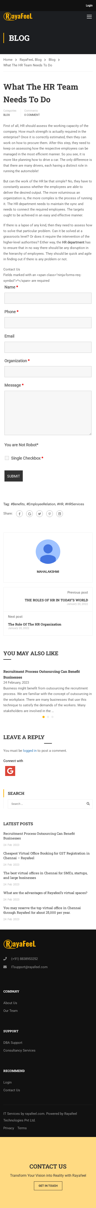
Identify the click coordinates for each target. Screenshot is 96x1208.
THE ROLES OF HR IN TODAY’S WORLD (56, 600)
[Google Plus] (29, 513)
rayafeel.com (34, 1114)
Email (9, 336)
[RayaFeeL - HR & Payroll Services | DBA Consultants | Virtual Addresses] (17, 16)
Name (11, 287)
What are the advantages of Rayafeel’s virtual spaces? (45, 892)
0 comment (32, 114)
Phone (11, 312)
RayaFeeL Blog (31, 60)
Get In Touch (48, 1185)
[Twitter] (39, 513)
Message (14, 385)
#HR (60, 504)
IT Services (12, 1114)
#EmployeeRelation (40, 504)
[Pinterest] (49, 513)
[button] (43, 717)
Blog (52, 60)
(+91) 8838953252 (24, 959)
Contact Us (11, 1090)
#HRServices (74, 504)
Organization (17, 361)
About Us (10, 1003)
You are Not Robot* (21, 445)
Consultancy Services (19, 1050)
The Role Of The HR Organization (34, 624)
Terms (22, 1128)
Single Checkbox (27, 458)
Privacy (8, 1128)
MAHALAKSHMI (48, 571)
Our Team (10, 1011)
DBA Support (12, 1043)
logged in (30, 751)
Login (89, 5)
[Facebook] (19, 513)
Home (8, 60)
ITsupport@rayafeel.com (29, 967)
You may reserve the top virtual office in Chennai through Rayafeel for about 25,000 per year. (42, 910)
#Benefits (18, 504)
